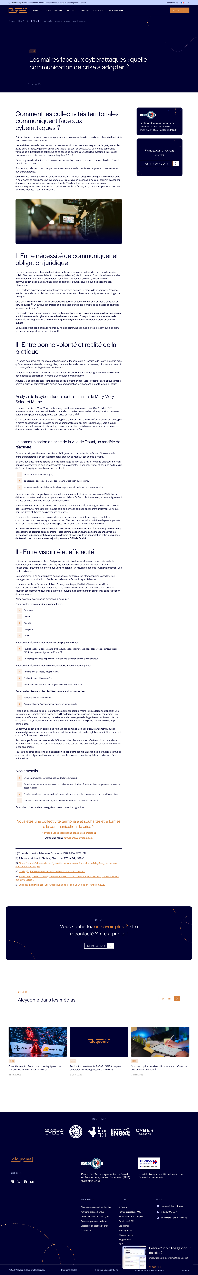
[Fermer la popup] (190, 1247)
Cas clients (71, 10)
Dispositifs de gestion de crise (94, 1225)
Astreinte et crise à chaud (93, 1211)
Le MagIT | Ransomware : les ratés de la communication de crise (52, 871)
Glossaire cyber (126, 1234)
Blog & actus (99, 10)
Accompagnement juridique (94, 1220)
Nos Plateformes (54, 10)
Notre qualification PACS (130, 1211)
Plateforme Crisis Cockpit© (131, 1216)
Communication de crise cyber (95, 1216)
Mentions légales (69, 1269)
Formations (86, 1230)
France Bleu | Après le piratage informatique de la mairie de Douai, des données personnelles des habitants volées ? (67, 878)
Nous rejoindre (116, 10)
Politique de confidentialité (106, 1269)
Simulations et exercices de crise (96, 1207)
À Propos (85, 10)
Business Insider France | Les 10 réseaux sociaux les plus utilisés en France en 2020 (62, 884)
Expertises (37, 10)
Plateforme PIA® (126, 1220)
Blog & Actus (125, 1239)
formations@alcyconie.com (78, 837)
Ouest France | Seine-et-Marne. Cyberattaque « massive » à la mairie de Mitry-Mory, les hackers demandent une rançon (66, 864)
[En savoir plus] (157, 1257)
